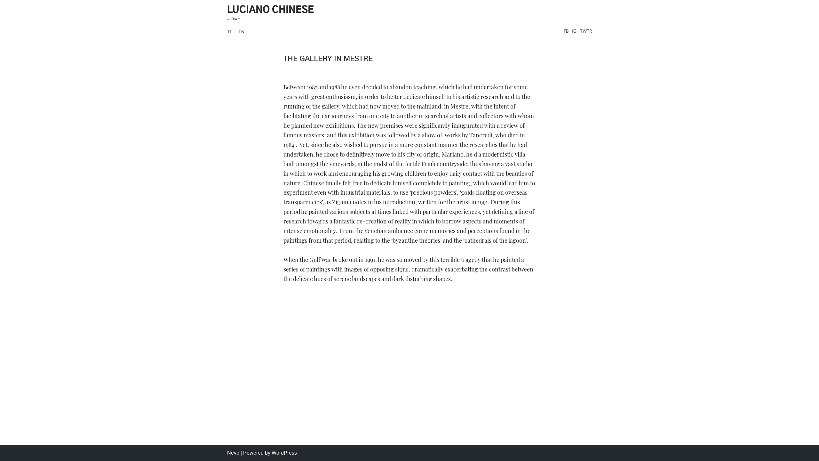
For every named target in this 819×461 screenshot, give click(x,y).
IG (574, 31)
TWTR (586, 31)
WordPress (284, 453)
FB (566, 31)
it (230, 31)
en (241, 31)
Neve (233, 453)
